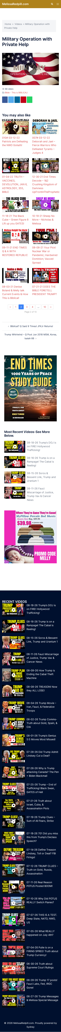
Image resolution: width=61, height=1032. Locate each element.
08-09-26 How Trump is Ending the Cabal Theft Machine (41, 674)
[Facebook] (5, 99)
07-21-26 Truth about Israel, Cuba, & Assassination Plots (39, 804)
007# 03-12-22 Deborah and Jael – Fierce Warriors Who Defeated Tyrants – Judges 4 (44, 145)
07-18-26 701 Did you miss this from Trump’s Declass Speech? (42, 837)
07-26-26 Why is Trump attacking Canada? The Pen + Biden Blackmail (43, 772)
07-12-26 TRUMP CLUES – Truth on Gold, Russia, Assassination (42, 870)
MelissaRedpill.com (15, 4)
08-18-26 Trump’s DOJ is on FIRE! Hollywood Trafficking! (41, 446)
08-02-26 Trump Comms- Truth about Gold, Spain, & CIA (42, 723)
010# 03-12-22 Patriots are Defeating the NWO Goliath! (15, 141)
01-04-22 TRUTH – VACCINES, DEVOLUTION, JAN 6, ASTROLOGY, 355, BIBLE (14, 184)
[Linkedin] (19, 99)
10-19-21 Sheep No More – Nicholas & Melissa (43, 220)
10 (45, 307)
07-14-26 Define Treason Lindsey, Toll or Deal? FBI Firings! (41, 853)
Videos (18, 24)
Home (8, 24)
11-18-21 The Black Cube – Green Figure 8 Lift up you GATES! (15, 220)
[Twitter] (12, 99)
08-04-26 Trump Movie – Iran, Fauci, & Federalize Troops (41, 707)
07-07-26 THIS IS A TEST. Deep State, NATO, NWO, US (42, 919)
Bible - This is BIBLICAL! (16, 92)
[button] (52, 4)
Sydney (30, 1027)
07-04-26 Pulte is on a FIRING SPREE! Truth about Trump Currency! (42, 951)
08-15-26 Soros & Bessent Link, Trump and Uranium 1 (41, 477)
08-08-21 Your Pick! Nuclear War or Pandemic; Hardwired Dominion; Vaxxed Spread (44, 255)
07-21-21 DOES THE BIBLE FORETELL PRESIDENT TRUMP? (44, 290)
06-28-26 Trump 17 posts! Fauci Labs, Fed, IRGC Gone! (42, 984)
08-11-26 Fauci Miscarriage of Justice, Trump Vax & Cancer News (43, 658)
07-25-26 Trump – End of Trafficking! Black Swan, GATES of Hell (41, 788)
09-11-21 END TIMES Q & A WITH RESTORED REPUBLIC (15, 251)
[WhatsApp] (33, 99)
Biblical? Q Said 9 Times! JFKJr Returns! (31, 326)
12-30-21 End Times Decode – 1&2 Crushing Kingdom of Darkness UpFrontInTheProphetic (46, 184)
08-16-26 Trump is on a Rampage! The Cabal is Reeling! (41, 462)
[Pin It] (26, 99)
